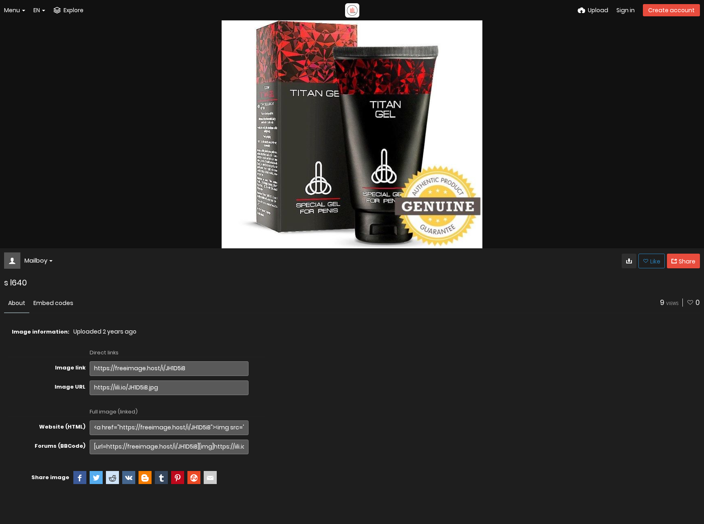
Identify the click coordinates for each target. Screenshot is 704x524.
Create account (671, 10)
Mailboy (35, 260)
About (16, 303)
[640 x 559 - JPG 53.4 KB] (629, 261)
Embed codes (53, 303)
